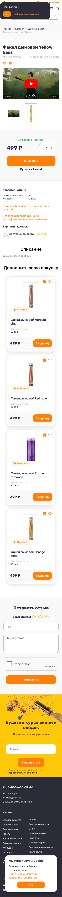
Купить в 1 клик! (31, 169)
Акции (32, 819)
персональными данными (22, 772)
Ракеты (6, 834)
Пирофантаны (10, 824)
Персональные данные (41, 847)
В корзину (31, 161)
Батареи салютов (12, 820)
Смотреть (22, 309)
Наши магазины (37, 833)
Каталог (8, 812)
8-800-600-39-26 (20, 787)
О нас (32, 828)
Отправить (31, 679)
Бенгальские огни (12, 838)
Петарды (7, 852)
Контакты (34, 838)
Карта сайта (35, 852)
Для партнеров (37, 842)
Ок (31, 885)
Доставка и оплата (39, 824)
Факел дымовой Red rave (29, 398)
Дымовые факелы (12, 843)
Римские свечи (11, 829)
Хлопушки (8, 847)
